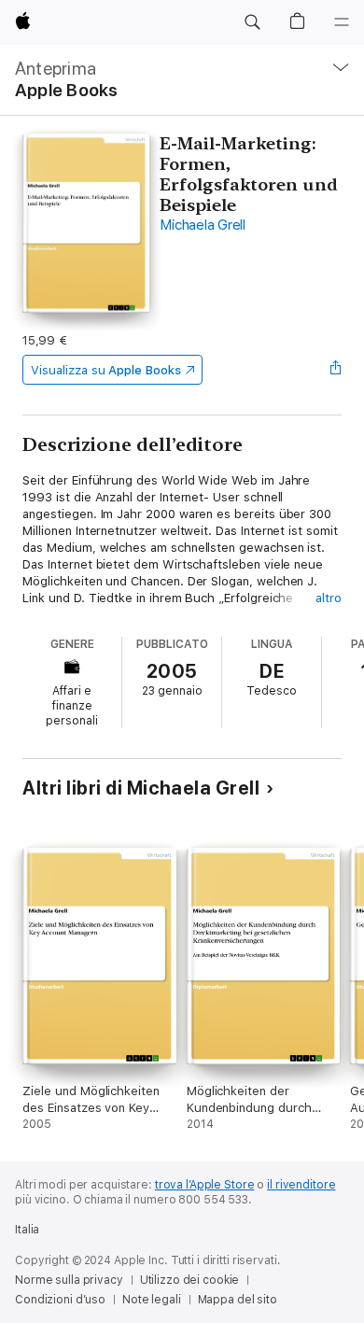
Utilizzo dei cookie (190, 1280)
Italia (27, 1229)
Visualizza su (105, 370)
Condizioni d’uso (60, 1299)
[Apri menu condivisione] (336, 369)
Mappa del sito (237, 1299)
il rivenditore (301, 1184)
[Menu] (341, 22)
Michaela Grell (202, 225)
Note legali (151, 1299)
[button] (252, 22)
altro (328, 598)
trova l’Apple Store (205, 1184)
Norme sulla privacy (69, 1280)
